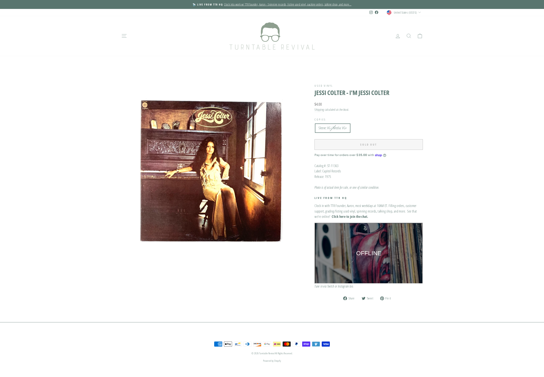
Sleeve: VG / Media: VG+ (333, 128)
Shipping (319, 110)
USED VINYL (323, 86)
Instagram (343, 286)
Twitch (330, 286)
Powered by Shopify (272, 361)
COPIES (320, 119)
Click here (339, 216)
